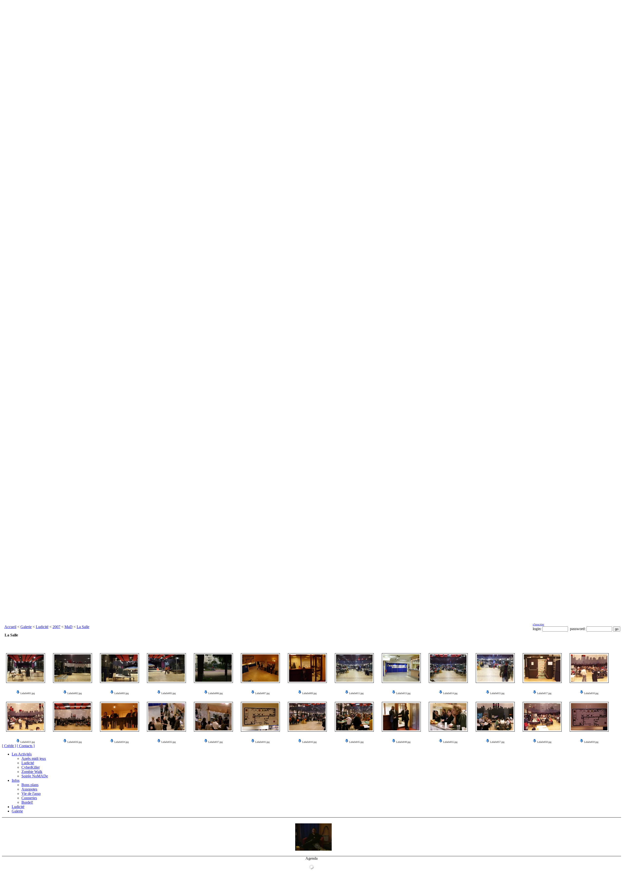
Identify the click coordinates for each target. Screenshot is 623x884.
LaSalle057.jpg (497, 742)
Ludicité (42, 627)
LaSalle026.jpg (74, 742)
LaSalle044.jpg (309, 742)
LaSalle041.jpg (262, 742)
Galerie (26, 627)
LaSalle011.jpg (356, 693)
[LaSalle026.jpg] (72, 717)
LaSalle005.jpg (168, 693)
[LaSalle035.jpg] (166, 717)
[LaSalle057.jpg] (495, 717)
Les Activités (22, 754)
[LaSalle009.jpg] (307, 668)
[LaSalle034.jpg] (119, 717)
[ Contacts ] (26, 746)
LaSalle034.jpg (121, 742)
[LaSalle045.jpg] (354, 717)
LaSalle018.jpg (591, 693)
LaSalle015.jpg (497, 693)
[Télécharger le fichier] (18, 693)
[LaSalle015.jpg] (495, 668)
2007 (56, 627)
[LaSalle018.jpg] (589, 668)
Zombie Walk (31, 772)
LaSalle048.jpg (403, 742)
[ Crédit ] (9, 746)
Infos (15, 780)
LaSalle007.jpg (262, 693)
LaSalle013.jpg (403, 693)
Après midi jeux (33, 758)
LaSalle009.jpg (309, 693)
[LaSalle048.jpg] (401, 717)
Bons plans (29, 785)
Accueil (10, 627)
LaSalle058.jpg (544, 742)
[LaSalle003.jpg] (119, 668)
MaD (68, 627)
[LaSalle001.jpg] (25, 668)
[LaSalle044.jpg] (307, 717)
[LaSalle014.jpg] (448, 668)
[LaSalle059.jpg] (589, 717)
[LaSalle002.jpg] (72, 668)
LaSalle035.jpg (168, 742)
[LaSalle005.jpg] (166, 668)
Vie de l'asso (31, 793)
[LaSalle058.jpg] (542, 717)
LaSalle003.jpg (121, 693)
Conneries (29, 798)
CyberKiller (30, 767)
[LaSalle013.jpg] (401, 668)
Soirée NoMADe (34, 776)
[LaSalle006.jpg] (213, 668)
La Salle (83, 627)
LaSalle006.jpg (215, 693)
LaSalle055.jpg (450, 742)
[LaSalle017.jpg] (542, 668)
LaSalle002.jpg (74, 693)
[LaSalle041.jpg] (260, 717)
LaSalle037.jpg (215, 742)
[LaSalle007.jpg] (260, 668)
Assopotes (29, 789)
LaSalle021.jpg (27, 742)
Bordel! (27, 802)
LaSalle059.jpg (591, 742)
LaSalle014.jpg (450, 693)
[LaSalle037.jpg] (213, 717)
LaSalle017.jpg (544, 693)
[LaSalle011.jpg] (354, 668)
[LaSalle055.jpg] (448, 717)
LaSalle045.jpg (356, 742)
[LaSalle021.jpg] (25, 717)
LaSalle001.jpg (27, 693)
